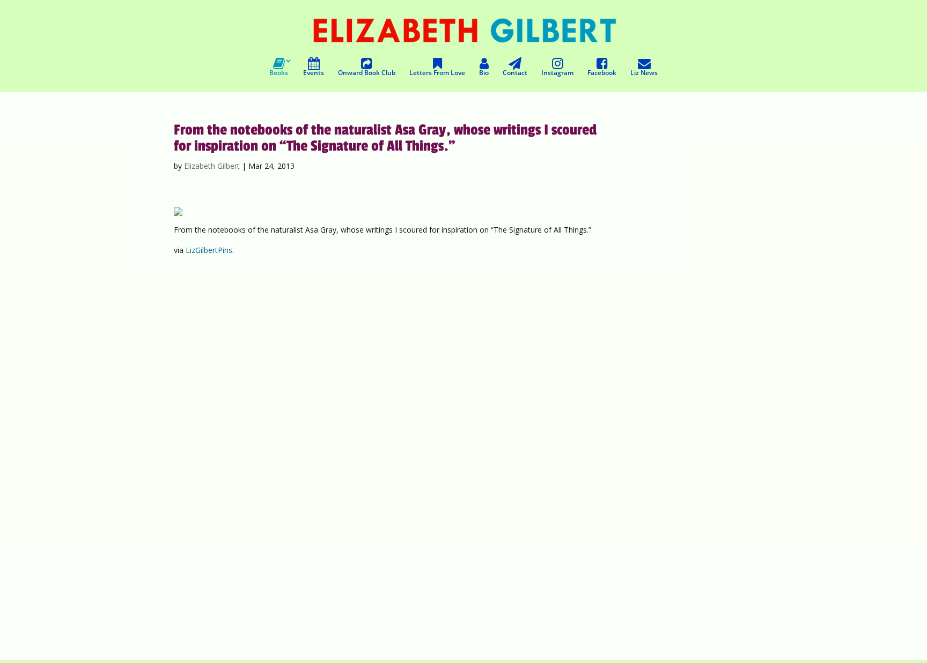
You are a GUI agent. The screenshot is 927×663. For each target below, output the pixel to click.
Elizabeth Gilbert (212, 166)
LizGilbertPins (209, 250)
